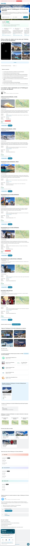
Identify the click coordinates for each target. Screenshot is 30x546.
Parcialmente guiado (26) (4, 350)
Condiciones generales (16, 544)
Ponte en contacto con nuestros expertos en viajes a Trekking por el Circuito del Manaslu (15, 83)
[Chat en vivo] (28, 544)
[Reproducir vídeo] (6, 51)
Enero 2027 (3, 473)
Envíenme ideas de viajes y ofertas (7, 537)
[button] (15, 123)
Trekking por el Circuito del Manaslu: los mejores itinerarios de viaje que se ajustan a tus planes (15, 79)
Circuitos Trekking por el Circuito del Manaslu (13, 5)
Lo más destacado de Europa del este (6, 524)
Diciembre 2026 (4, 471)
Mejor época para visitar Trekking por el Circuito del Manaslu (11, 82)
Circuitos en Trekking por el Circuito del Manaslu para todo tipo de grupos (13, 77)
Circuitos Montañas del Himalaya (4, 5)
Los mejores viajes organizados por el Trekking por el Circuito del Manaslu (13, 71)
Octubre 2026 (4, 460)
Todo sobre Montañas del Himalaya (6, 65)
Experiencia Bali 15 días (4, 525)
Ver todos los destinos (9, 148)
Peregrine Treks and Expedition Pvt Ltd (11, 280)
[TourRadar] (3, 3)
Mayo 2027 (3, 489)
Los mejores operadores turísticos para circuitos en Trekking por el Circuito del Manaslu (15, 74)
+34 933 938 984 (7, 515)
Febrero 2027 (4, 476)
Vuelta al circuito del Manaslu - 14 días (6, 35)
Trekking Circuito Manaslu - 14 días (17, 35)
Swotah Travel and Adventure (9, 184)
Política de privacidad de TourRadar (8, 542)
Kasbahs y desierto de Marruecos (5, 521)
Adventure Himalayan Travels (9, 217)
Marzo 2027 (3, 484)
